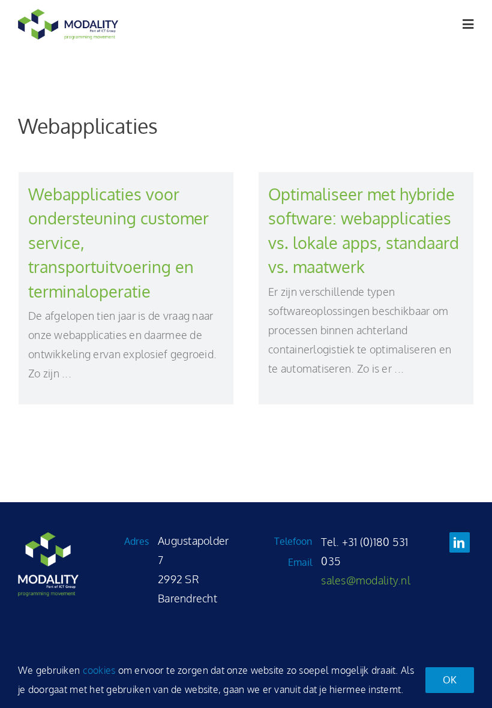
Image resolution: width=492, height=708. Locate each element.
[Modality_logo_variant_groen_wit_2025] (48, 537)
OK (450, 680)
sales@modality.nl (365, 580)
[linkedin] (459, 542)
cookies (99, 670)
